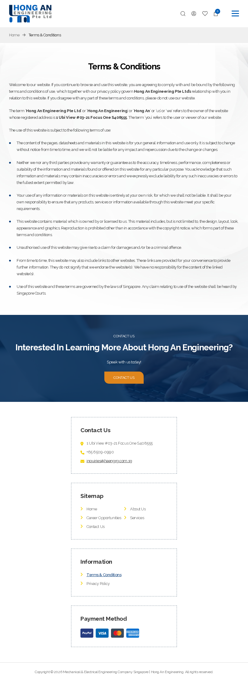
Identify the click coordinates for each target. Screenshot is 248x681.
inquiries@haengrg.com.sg (109, 461)
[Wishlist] (205, 13)
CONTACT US (123, 378)
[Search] (183, 13)
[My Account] (193, 13)
